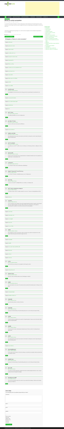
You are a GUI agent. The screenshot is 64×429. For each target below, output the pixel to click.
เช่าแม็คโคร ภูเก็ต (11, 89)
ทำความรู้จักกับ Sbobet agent (13, 101)
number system (18, 34)
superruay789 (10, 152)
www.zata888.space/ (12, 349)
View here (10, 257)
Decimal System (48, 29)
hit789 (10, 82)
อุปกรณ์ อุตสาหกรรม (11, 71)
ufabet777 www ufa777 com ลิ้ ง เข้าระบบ (15, 171)
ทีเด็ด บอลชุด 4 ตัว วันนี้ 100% (13, 78)
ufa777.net (10, 179)
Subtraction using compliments (51, 48)
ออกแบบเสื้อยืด (11, 85)
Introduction (48, 27)
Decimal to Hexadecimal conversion (10, 36)
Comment (8, 394)
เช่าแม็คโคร (10, 200)
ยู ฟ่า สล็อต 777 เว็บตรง (12, 121)
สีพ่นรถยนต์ (10, 250)
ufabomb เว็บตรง (11, 273)
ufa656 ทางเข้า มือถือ (11, 133)
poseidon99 (10, 299)
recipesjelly (10, 239)
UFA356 (9, 316)
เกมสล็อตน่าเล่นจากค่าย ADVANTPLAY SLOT (15, 67)
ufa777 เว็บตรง (10, 112)
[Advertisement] (42, 8)
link (9, 108)
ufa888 (9, 282)
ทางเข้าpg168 (11, 218)
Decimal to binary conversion (50, 32)
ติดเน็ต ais (10, 197)
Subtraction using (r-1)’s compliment (52, 49)
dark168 (10, 243)
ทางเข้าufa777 (10, 162)
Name (7, 403)
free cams (10, 222)
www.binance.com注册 (12, 377)
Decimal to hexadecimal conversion (38, 36)
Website (7, 411)
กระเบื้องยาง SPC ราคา (12, 53)
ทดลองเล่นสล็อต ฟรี (11, 129)
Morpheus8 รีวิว (11, 60)
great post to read (12, 45)
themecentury (28, 428)
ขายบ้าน (9, 261)
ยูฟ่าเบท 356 (10, 367)
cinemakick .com (11, 215)
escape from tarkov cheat (13, 56)
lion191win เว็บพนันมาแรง (12, 295)
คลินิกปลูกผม (10, 42)
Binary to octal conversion (12, 34)
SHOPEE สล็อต (11, 105)
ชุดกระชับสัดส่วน (11, 345)
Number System (47, 26)
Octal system (48, 30)
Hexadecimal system (49, 31)
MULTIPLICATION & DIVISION (50, 45)
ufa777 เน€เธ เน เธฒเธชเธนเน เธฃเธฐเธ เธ (15, 188)
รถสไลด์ (9, 336)
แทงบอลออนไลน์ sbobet (12, 97)
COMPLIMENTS (48, 46)
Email (7, 407)
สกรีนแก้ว (10, 254)
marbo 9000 (11, 74)
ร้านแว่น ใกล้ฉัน (11, 226)
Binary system (48, 33)
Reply (6, 94)
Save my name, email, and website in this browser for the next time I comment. (8, 419)
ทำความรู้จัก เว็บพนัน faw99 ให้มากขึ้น (14, 246)
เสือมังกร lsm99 (11, 49)
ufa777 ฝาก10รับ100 (11, 143)
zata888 (9, 326)
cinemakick (10, 211)
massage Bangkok (12, 291)
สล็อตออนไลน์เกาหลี (11, 269)
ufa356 (9, 229)
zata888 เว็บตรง (11, 359)
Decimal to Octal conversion (50, 35)
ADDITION (47, 42)
